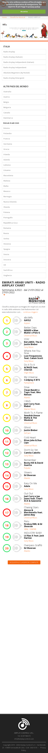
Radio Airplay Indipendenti (14, 67)
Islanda (6, 159)
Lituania (6, 170)
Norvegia (7, 196)
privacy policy (34, 6)
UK (4, 265)
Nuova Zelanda (10, 202)
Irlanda (6, 154)
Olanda (6, 207)
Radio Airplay (9, 51)
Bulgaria (7, 107)
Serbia (6, 238)
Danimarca (8, 118)
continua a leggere (30, 312)
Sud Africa (7, 270)
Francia (6, 138)
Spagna (6, 249)
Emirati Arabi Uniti (11, 123)
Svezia (6, 254)
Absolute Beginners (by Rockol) (16, 72)
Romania (7, 228)
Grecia (6, 149)
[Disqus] (24, 600)
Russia (6, 233)
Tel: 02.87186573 (24, 736)
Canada (6, 112)
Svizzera (7, 259)
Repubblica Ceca (10, 223)
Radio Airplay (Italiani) (13, 57)
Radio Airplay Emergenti (13, 78)
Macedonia (8, 175)
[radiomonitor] (37, 300)
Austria (6, 97)
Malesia (6, 180)
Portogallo (8, 217)
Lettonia (7, 165)
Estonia (6, 128)
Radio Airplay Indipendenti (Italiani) (18, 62)
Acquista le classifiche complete (24, 562)
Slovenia (7, 244)
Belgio (6, 102)
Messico (6, 191)
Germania (7, 144)
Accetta (24, 11)
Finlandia (7, 133)
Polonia (6, 212)
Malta (5, 186)
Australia (7, 91)
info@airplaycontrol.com (24, 739)
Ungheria (7, 275)
